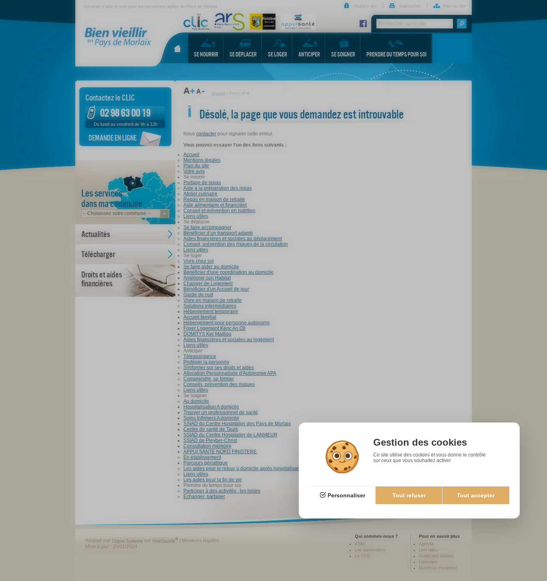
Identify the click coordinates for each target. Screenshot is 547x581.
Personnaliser (346, 495)
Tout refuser (409, 495)
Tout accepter (476, 495)
